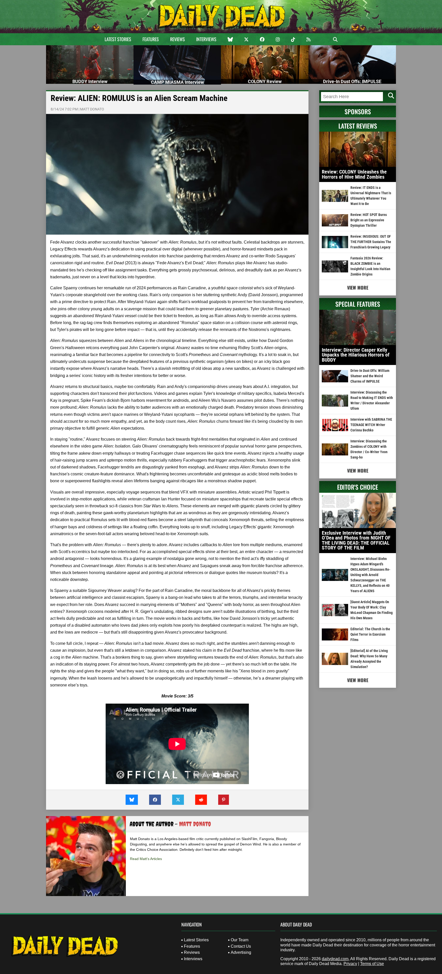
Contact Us (241, 946)
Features (150, 39)
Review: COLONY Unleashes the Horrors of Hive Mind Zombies (354, 174)
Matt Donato (92, 109)
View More (357, 287)
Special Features (357, 303)
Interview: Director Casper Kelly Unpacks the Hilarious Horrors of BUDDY (356, 355)
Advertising (241, 952)
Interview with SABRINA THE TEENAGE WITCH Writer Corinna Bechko (371, 424)
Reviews (177, 39)
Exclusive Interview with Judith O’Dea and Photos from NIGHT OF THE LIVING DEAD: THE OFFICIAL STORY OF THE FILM (356, 540)
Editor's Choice (357, 486)
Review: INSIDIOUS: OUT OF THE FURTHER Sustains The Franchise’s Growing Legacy (370, 241)
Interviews (206, 39)
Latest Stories (118, 39)
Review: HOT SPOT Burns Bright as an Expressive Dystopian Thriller (368, 220)
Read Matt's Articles (146, 859)
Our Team (239, 940)
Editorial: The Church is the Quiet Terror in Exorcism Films (370, 634)
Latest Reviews (357, 125)
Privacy (350, 963)
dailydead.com (335, 959)
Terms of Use (372, 963)
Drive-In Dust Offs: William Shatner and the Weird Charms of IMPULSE (369, 376)
